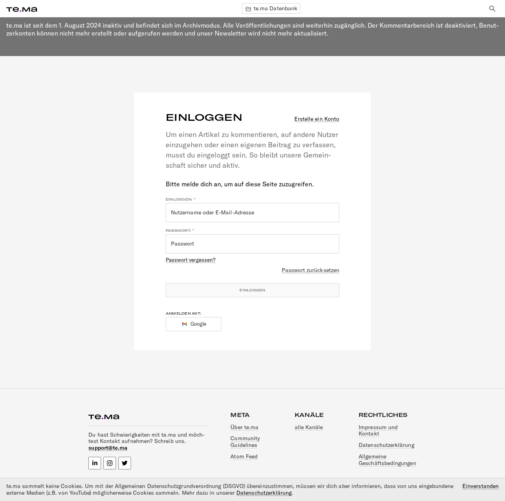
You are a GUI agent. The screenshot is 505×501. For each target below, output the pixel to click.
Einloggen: (179, 199)
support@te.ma (107, 447)
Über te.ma (244, 427)
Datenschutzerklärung (386, 444)
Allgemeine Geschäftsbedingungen (387, 460)
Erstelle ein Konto (316, 119)
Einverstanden (480, 486)
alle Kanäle (309, 427)
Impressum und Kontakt (378, 430)
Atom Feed (244, 456)
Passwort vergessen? (190, 260)
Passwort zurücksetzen (310, 270)
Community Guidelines (245, 441)
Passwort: (178, 231)
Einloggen (252, 290)
